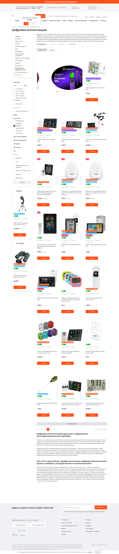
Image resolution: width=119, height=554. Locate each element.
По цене (53, 44)
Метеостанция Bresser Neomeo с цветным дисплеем (70, 352)
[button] (52, 7)
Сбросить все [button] (42, 50)
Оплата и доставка (55, 20)
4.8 (64, 242)
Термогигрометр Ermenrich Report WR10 (95, 88)
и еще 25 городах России (22, 8)
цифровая (18, 125)
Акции (64, 20)
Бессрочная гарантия (22, 111)
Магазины (88, 520)
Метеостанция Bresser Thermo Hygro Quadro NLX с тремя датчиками (71, 404)
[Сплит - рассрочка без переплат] (16, 216)
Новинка (18, 107)
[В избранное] (28, 194)
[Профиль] (86, 15)
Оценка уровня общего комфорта (22, 166)
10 (43, 137)
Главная (14, 27)
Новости (63, 528)
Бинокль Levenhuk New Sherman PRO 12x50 (20, 276)
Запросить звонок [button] (20, 525)
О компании (43, 20)
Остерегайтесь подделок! (92, 531)
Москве (34, 6)
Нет (33, 23)
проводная (19, 123)
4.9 (40, 137)
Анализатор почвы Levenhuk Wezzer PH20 (47, 404)
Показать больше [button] (72, 424)
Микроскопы (18, 41)
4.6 (88, 242)
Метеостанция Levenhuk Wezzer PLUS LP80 (47, 298)
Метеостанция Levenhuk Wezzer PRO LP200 (96, 140)
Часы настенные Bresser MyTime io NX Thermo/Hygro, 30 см (47, 352)
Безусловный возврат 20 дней (93, 78)
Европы (34, 8)
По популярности (42, 44)
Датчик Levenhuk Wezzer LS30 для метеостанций (95, 352)
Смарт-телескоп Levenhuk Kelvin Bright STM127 (21, 223)
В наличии (73, 44)
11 (67, 137)
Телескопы (18, 39)
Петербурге (40, 6)
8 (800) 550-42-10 (76, 8)
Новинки (61, 44)
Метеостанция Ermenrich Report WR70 (70, 140)
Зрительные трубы (20, 46)
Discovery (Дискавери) (21, 72)
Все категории (18, 75)
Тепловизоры (19, 60)
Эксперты (88, 525)
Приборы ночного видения (22, 58)
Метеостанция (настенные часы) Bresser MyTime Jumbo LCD (95, 404)
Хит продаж (19, 104)
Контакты (88, 522)
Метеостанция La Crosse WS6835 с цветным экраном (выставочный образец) (46, 246)
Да (26, 23)
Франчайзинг (89, 528)
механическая (20, 128)
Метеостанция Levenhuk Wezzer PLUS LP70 (96, 245)
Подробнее (89, 552)
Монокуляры (18, 51)
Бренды (70, 20)
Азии (39, 8)
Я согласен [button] (97, 552)
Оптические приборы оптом (69, 525)
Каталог (19, 27)
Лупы (16, 49)
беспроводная (20, 121)
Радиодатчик (19, 178)
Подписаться (101, 507)
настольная (19, 133)
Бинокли (17, 44)
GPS (17, 154)
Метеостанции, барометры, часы (30, 27)
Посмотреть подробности (68, 2)
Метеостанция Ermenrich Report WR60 (46, 140)
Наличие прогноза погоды (23, 170)
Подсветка (18, 158)
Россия (17, 20)
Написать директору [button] (38, 525)
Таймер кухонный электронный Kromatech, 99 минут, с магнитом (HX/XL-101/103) (70, 299)
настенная (19, 130)
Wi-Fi (17, 162)
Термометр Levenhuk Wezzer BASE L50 (70, 245)
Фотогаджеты (19, 65)
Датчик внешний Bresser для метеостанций (94, 298)
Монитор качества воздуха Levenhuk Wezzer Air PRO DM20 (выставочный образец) (71, 192)
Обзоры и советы (66, 531)
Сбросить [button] (22, 182)
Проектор (18, 174)
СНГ (30, 8)
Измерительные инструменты (19, 54)
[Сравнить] (30, 194)
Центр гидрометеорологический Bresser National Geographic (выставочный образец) (46, 192)
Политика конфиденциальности (99, 545)
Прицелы (17, 63)
